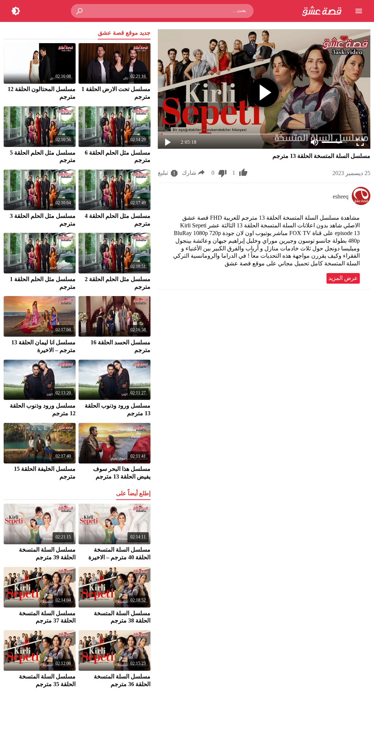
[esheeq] (361, 203)
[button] (80, 11)
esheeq (340, 196)
